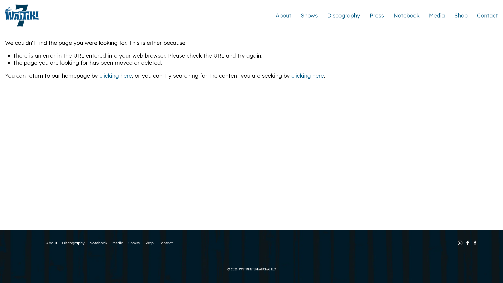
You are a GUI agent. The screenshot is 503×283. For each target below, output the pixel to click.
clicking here (115, 75)
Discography (343, 15)
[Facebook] (467, 243)
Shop (461, 15)
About (283, 15)
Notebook (406, 15)
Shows (309, 15)
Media (437, 15)
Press (377, 15)
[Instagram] (460, 243)
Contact (487, 15)
